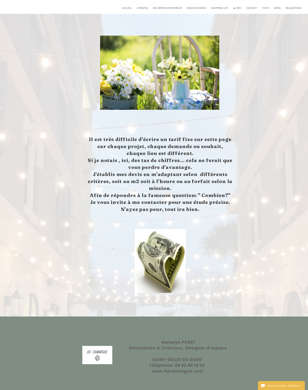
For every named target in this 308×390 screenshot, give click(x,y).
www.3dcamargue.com (178, 371)
